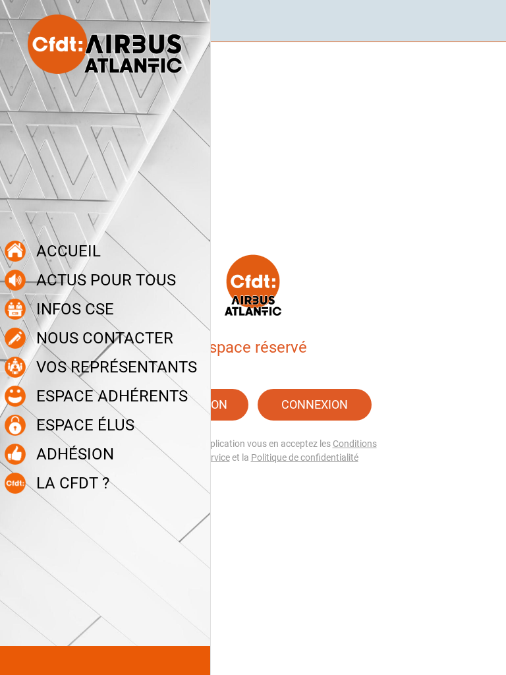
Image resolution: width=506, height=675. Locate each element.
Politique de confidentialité (304, 457)
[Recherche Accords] (485, 21)
